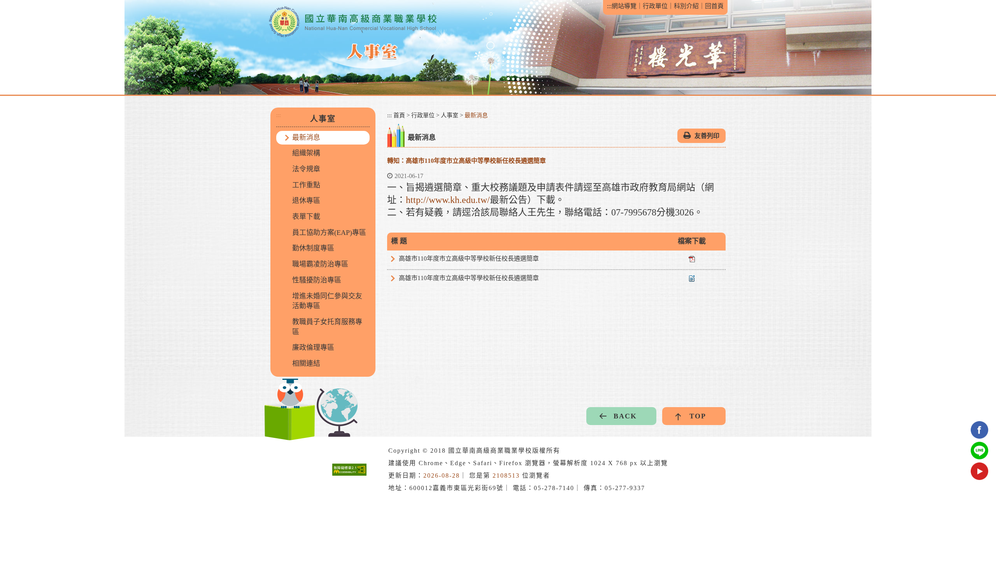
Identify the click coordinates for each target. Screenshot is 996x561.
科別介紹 (686, 6)
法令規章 (306, 169)
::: (609, 6)
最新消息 (306, 137)
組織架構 (306, 153)
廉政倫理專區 (313, 347)
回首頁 (714, 6)
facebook (979, 430)
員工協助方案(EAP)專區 (329, 232)
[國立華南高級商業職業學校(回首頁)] (352, 22)
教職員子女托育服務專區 (327, 327)
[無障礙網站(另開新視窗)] (349, 469)
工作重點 (306, 185)
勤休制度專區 (313, 248)
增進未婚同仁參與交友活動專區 (327, 301)
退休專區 (306, 201)
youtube (979, 471)
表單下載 (306, 217)
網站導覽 (624, 6)
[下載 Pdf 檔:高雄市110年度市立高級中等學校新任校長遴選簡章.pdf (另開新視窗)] (692, 258)
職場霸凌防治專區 (320, 264)
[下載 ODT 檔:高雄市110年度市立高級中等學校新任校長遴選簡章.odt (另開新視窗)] (692, 278)
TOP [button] (697, 416)
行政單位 (655, 6)
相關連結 (306, 363)
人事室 (449, 115)
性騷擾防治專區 (316, 280)
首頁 (399, 115)
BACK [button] (625, 416)
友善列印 (706, 135)
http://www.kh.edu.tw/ (448, 200)
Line (979, 450)
